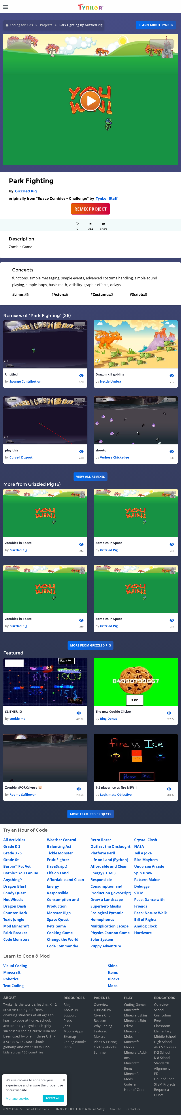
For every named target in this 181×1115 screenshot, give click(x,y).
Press (68, 1020)
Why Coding (103, 1026)
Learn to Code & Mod (26, 956)
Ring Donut (108, 718)
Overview (101, 1004)
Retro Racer (100, 839)
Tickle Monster (60, 853)
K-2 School (162, 1052)
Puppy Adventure (105, 946)
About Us (71, 1010)
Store (68, 1047)
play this (11, 450)
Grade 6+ (11, 859)
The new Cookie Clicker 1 (115, 711)
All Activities (14, 839)
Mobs (112, 985)
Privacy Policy (64, 1109)
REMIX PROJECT (90, 209)
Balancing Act (59, 846)
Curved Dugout (20, 457)
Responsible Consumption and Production (63, 899)
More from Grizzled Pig (90, 645)
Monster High (59, 912)
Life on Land (58, 873)
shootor (102, 450)
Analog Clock (145, 926)
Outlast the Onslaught (110, 846)
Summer (100, 1052)
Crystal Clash (145, 839)
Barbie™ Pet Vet (17, 866)
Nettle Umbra (110, 381)
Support (70, 1015)
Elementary (162, 1031)
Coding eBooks (75, 1042)
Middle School (165, 1036)
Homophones (102, 919)
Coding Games (135, 1004)
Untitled (11, 374)
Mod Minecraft (16, 926)
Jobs (67, 1026)
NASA (139, 846)
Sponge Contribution (25, 381)
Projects (46, 25)
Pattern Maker (147, 879)
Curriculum (102, 1010)
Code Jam (131, 1084)
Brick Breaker (15, 932)
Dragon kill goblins (110, 374)
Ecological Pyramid (107, 912)
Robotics (11, 979)
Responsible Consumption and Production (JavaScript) (110, 886)
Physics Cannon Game (110, 932)
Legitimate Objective (116, 794)
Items (113, 972)
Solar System (101, 939)
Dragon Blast (14, 886)
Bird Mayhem (146, 859)
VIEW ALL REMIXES (90, 476)
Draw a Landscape (106, 899)
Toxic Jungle (13, 919)
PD (156, 1073)
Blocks (113, 979)
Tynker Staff (106, 198)
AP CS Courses (165, 1047)
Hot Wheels (13, 899)
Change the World (62, 939)
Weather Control (61, 839)
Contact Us (133, 1109)
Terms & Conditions (37, 1109)
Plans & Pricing (105, 1042)
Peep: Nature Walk (150, 912)
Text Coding (13, 985)
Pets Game (56, 926)
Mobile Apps (73, 1031)
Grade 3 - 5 (12, 853)
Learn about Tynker (156, 25)
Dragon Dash (14, 906)
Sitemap (70, 1036)
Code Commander (62, 946)
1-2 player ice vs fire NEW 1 (116, 787)
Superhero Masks (105, 906)
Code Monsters (16, 939)
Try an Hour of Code (25, 830)
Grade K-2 (11, 846)
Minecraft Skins (135, 1015)
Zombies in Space (18, 543)
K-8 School (162, 1057)
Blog (67, 1004)
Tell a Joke (143, 853)
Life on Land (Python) (109, 859)
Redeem (100, 1020)
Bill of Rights (145, 919)
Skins (112, 965)
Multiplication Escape (109, 926)
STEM (138, 892)
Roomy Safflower (22, 794)
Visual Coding (15, 965)
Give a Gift (102, 1015)
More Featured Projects (90, 814)
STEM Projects (164, 1084)
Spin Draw (143, 873)
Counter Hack (15, 912)
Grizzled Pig (26, 191)
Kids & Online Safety (92, 1109)
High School (163, 1042)
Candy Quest (14, 892)
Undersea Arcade (149, 866)
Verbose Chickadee (114, 457)
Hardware (143, 932)
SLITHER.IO (13, 711)
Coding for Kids (21, 25)
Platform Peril (102, 853)
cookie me (17, 718)
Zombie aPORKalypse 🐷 (23, 787)
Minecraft (12, 972)
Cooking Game (60, 932)
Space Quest (58, 919)
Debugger (142, 886)
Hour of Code (134, 1089)
